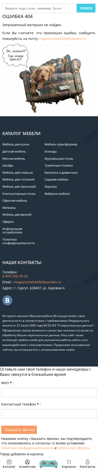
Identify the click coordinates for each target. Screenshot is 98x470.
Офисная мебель (14, 200)
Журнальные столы (58, 158)
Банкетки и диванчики (61, 172)
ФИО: (7, 383)
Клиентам (27, 466)
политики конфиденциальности (27, 448)
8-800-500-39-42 (15, 276)
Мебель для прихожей (19, 186)
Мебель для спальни (17, 172)
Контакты (87, 466)
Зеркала (50, 186)
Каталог (9, 466)
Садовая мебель (56, 179)
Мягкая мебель (13, 158)
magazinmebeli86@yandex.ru (62, 38)
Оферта (8, 221)
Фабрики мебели (57, 193)
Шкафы (7, 165)
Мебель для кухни (15, 144)
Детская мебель (14, 151)
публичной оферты (73, 448)
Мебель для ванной (16, 214)
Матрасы (9, 207)
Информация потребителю (12, 231)
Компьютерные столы (18, 193)
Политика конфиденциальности (18, 241)
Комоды (50, 151)
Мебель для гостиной (18, 179)
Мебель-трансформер (60, 144)
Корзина (69, 464)
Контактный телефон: (21, 404)
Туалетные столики (58, 165)
